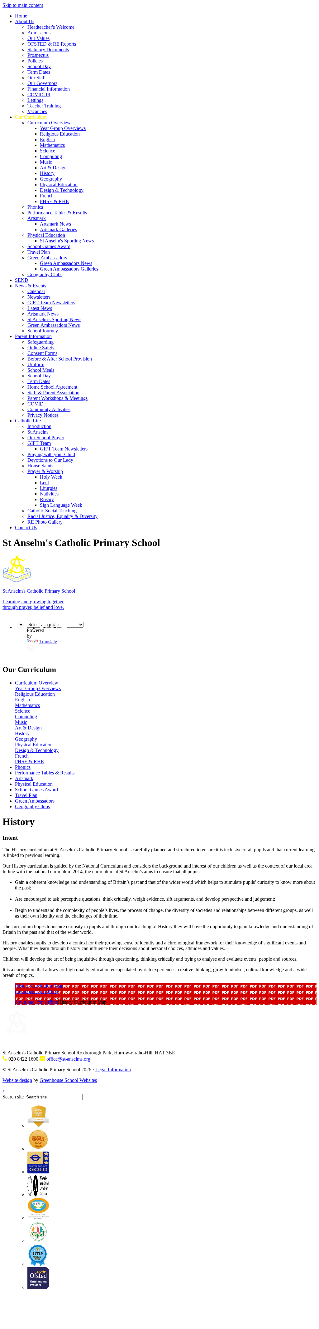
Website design (17, 1080)
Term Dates (38, 72)
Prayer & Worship (45, 471)
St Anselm (37, 432)
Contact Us (26, 527)
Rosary (47, 499)
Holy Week (51, 477)
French (47, 195)
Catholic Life (28, 420)
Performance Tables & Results (57, 212)
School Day (39, 66)
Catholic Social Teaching (52, 510)
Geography (51, 179)
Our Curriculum (30, 117)
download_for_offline (36, 991)
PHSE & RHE (54, 201)
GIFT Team (39, 443)
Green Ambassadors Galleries (69, 268)
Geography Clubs (44, 274)
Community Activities (48, 409)
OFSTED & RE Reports (51, 44)
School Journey (42, 330)
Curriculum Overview (49, 122)
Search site (13, 1096)
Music (46, 162)
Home (21, 15)
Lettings (35, 100)
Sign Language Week (61, 505)
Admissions (38, 32)
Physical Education (59, 184)
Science (47, 150)
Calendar (36, 291)
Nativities (49, 493)
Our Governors (42, 83)
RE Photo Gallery (45, 522)
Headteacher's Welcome (50, 27)
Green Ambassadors (47, 257)
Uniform (35, 364)
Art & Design (53, 167)
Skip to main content (22, 5)
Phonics (35, 207)
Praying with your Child (51, 454)
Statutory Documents (48, 49)
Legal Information (113, 1069)
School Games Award (48, 246)
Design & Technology (61, 190)
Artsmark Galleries (58, 229)
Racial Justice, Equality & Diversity (62, 516)
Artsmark (36, 218)
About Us (24, 21)
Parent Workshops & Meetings (57, 398)
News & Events (30, 285)
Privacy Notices (43, 415)
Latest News (39, 308)
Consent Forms (42, 353)
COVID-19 (38, 94)
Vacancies (37, 111)
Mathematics (52, 145)
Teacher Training (44, 105)
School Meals (40, 370)
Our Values (38, 38)
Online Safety (41, 347)
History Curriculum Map (39, 985)
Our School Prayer (45, 437)
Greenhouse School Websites (68, 1080)
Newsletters (38, 297)
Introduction (39, 426)
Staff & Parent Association (53, 392)
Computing (51, 156)
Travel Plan (38, 252)
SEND (21, 280)
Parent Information (33, 336)
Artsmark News (55, 223)
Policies (35, 60)
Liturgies (48, 488)
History (47, 173)
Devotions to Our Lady (50, 460)
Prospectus (38, 55)
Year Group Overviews (63, 128)
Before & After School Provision (59, 358)
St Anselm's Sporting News (67, 240)
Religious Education (60, 134)
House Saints (40, 465)
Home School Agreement (52, 387)
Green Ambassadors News (66, 263)
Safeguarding (40, 342)
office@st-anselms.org (67, 1059)
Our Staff (36, 77)
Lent (44, 482)
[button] (30, 648)
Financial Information (48, 89)
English (47, 139)
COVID (35, 403)
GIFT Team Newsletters (51, 302)
